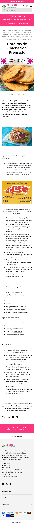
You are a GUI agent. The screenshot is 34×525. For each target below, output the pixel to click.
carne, (5, 30)
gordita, (18, 37)
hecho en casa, (8, 39)
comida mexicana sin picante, (20, 32)
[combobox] (17, 10)
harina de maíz (17, 292)
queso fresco (18, 332)
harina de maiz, (26, 37)
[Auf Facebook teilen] (13, 417)
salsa (29, 39)
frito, (4, 37)
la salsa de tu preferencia (15, 335)
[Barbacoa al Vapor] (2, 522)
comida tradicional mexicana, (14, 35)
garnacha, (10, 37)
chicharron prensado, (16, 30)
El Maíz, (28, 35)
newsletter (10, 410)
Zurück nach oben (17, 436)
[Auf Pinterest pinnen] (17, 417)
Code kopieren (23, 23)
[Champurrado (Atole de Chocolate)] (31, 522)
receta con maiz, (20, 39)
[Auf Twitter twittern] (9, 417)
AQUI (7, 116)
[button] (27, 6)
